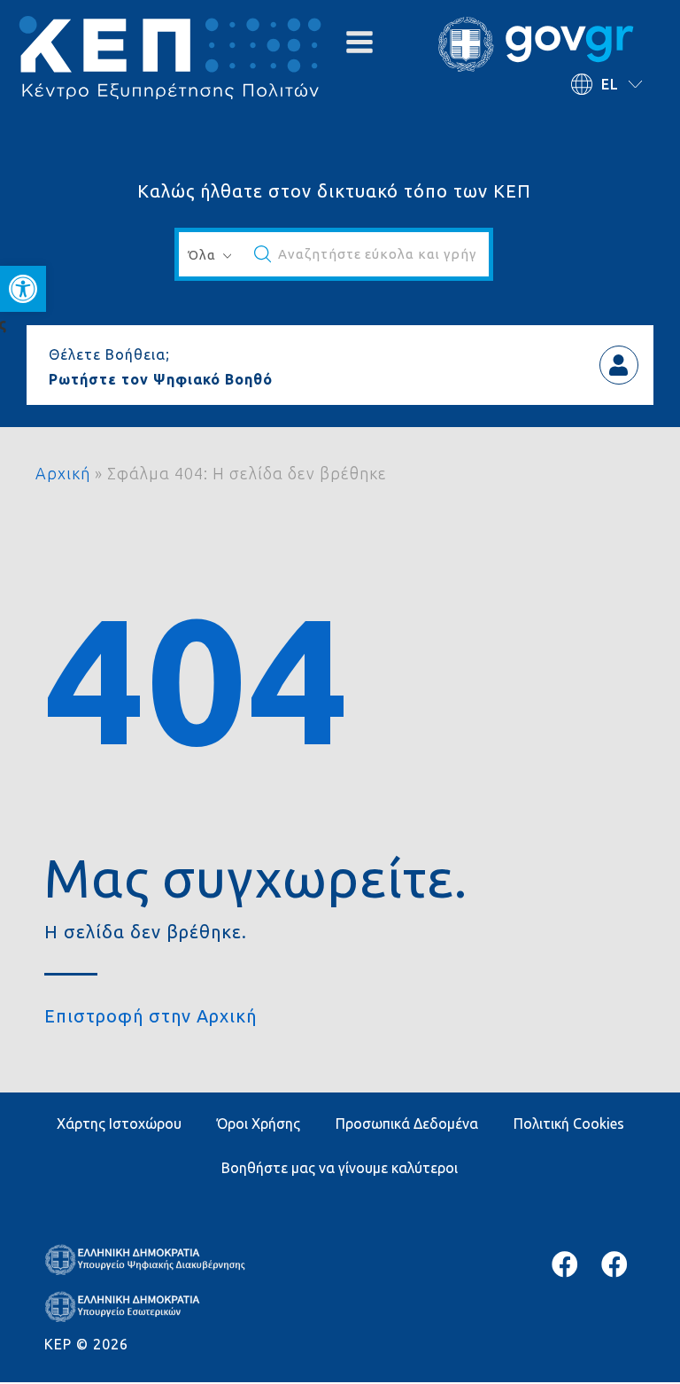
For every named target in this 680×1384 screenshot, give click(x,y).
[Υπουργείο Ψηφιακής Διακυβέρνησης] (565, 1264)
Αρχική (62, 473)
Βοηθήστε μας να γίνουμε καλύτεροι (339, 1168)
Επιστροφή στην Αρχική (150, 1016)
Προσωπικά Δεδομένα (407, 1123)
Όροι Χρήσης (258, 1123)
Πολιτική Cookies (569, 1123)
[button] (23, 289)
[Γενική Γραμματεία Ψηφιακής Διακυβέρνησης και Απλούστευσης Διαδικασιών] (614, 1264)
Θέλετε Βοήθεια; (109, 354)
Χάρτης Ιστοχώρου (119, 1123)
